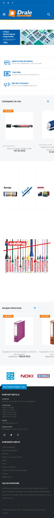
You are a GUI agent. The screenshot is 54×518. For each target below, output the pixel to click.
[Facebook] (18, 435)
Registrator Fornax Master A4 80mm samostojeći (19, 353)
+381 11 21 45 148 (8, 410)
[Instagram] (4, 435)
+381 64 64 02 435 (9, 417)
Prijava (5, 474)
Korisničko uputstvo (9, 450)
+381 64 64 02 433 (9, 414)
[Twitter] (11, 435)
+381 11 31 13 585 (8, 408)
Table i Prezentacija (8, 146)
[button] (48, 15)
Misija (4, 460)
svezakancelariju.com (14, 488)
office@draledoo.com (10, 423)
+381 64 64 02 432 (9, 412)
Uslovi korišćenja (8, 447)
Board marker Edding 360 (19, 148)
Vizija (4, 464)
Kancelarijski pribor (45, 145)
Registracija (6, 477)
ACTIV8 (4, 513)
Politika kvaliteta (8, 467)
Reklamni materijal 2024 (12, 457)
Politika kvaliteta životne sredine (14, 470)
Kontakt (5, 454)
